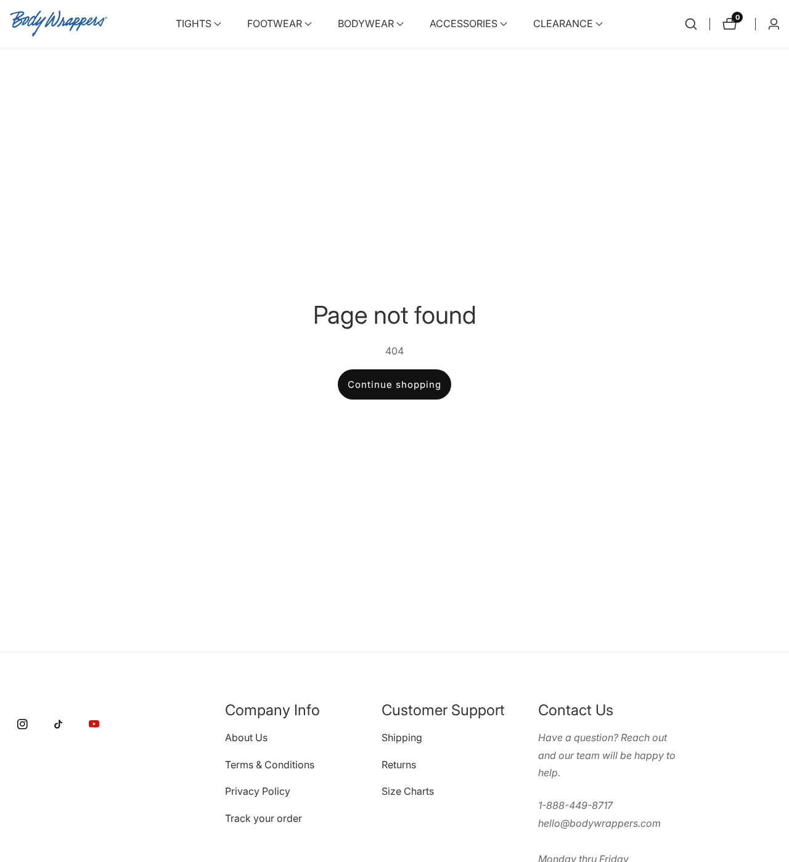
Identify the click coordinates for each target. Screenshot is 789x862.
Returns (399, 764)
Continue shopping (394, 384)
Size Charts (408, 791)
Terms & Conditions (269, 764)
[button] (193, 24)
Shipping (402, 737)
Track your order (263, 818)
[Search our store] (690, 24)
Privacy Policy (257, 791)
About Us (246, 737)
